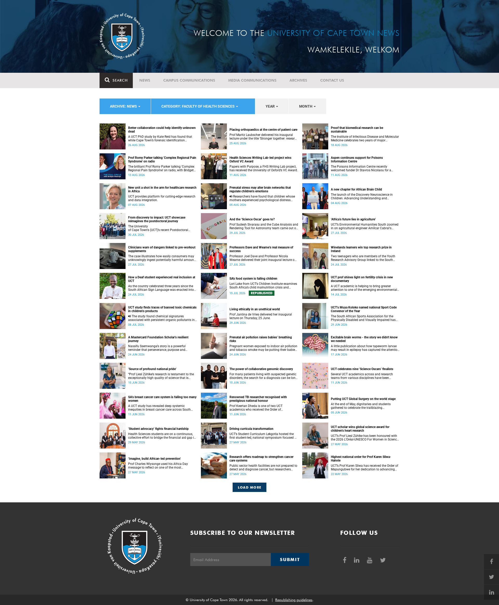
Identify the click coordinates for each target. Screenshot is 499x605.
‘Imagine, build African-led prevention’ (154, 459)
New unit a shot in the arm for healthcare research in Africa (162, 189)
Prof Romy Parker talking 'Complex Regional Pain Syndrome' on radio (162, 159)
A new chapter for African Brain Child (356, 189)
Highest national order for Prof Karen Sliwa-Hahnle (361, 458)
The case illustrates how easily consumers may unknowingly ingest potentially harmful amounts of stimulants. (162, 258)
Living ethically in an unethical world (254, 309)
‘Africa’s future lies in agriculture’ (353, 219)
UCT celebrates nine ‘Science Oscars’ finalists (362, 369)
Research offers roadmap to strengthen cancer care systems (261, 458)
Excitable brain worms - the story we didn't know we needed (364, 339)
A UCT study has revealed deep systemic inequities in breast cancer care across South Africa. (159, 407)
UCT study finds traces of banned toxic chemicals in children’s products (162, 309)
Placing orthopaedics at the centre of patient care (263, 129)
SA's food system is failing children (253, 278)
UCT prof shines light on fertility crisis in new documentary (362, 279)
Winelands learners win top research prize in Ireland (361, 249)
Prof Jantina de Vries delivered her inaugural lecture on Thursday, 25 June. (260, 316)
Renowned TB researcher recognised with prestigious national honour (258, 399)
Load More (249, 487)
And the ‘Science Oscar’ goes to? (252, 219)
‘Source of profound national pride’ (152, 369)
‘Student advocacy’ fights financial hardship (158, 429)
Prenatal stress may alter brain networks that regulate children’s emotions (260, 189)
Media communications (252, 80)
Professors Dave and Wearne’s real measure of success (261, 249)
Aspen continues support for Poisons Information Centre (357, 159)
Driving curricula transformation (251, 429)
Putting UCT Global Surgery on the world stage (363, 399)
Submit (290, 559)
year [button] (270, 106)
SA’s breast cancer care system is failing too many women (162, 399)
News (144, 80)
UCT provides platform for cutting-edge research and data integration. (161, 198)
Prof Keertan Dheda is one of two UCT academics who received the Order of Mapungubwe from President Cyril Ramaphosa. (262, 407)
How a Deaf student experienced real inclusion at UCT (161, 279)
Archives (298, 80)
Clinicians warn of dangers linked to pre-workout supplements (161, 249)
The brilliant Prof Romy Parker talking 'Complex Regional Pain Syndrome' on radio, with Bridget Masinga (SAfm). (161, 168)
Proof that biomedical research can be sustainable (357, 129)
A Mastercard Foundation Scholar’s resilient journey (158, 339)
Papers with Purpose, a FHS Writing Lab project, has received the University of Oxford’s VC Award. (263, 168)
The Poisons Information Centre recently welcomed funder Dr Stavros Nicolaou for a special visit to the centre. (361, 168)
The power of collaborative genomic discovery (261, 369)
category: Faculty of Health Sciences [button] (198, 106)
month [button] (306, 106)
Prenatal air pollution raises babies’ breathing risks (260, 339)
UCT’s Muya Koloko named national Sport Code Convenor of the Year (364, 309)
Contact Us (332, 80)
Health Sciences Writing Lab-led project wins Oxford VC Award (260, 159)
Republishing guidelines (293, 600)
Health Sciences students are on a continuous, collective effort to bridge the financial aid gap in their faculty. (162, 435)
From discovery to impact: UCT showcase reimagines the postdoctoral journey (156, 219)
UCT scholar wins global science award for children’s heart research (360, 428)
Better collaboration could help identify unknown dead (162, 129)
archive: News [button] (124, 106)
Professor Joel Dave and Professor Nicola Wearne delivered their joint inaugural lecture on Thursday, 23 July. (262, 258)
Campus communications (189, 80)
